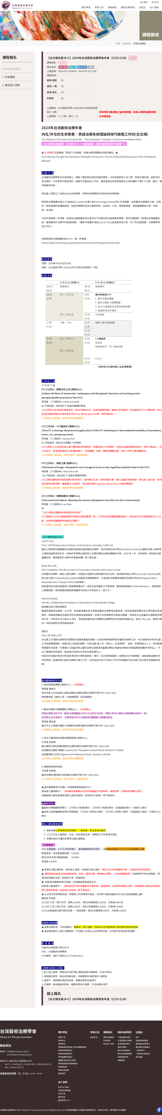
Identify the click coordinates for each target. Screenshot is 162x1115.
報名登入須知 (12, 85)
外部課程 (10, 77)
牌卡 (137, 1037)
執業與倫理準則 (124, 1043)
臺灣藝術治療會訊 (143, 1047)
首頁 (118, 43)
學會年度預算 (63, 1070)
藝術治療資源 (128, 7)
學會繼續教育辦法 (65, 1057)
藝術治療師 (122, 1047)
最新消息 (93, 1037)
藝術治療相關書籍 (125, 1053)
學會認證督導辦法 (65, 1053)
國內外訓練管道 (124, 1050)
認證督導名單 (123, 1057)
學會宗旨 (61, 1040)
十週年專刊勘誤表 (143, 1053)
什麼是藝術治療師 (125, 1040)
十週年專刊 (140, 1050)
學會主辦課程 (12, 69)
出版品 (142, 7)
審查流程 (61, 1097)
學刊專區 (139, 1057)
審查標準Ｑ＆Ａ (64, 1100)
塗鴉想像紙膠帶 (142, 1040)
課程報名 (112, 7)
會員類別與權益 (64, 1090)
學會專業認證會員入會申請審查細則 (72, 1047)
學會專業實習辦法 (65, 1050)
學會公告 (99, 7)
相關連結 (121, 1060)
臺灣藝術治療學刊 (143, 1043)
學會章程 (61, 1043)
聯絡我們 (155, 2)
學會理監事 (62, 1067)
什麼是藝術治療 (124, 1037)
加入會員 (154, 7)
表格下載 (61, 1093)
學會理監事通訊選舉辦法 (68, 1063)
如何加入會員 (63, 1087)
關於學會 (86, 7)
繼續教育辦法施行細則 (67, 1060)
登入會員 (144, 2)
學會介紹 (61, 1037)
